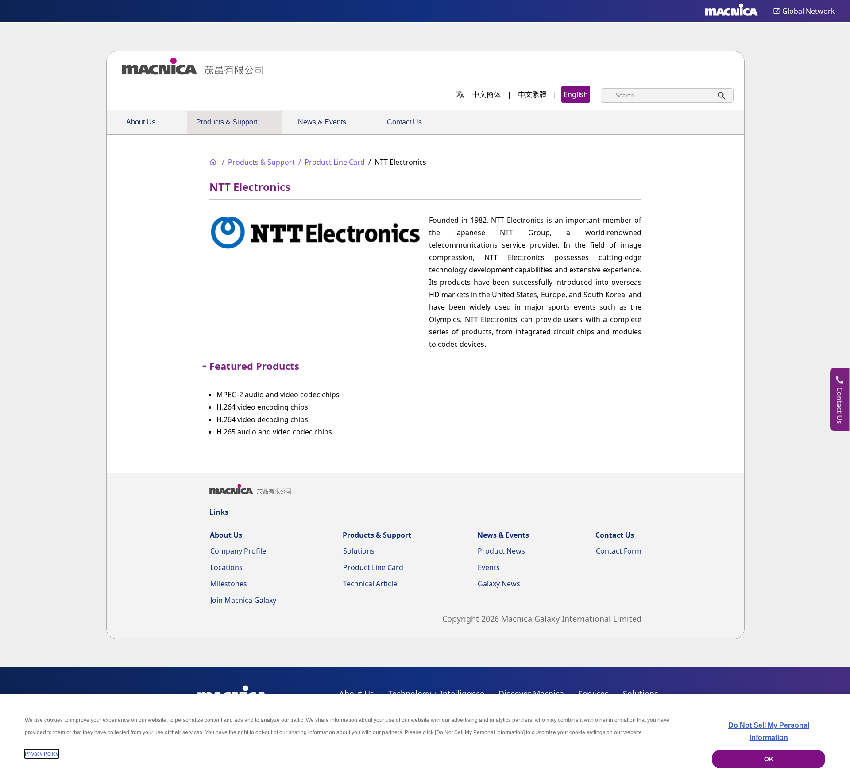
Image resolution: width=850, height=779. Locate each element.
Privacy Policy (41, 754)
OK (768, 759)
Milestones (228, 584)
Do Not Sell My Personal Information (768, 731)
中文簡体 (486, 94)
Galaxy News (499, 584)
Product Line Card (373, 567)
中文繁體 (532, 94)
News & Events (322, 122)
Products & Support (226, 122)
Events (489, 567)
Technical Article (370, 584)
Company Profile (238, 551)
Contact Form (618, 551)
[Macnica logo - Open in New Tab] (731, 11)
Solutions (359, 551)
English (576, 94)
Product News (501, 551)
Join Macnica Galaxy (243, 600)
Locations (226, 567)
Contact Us (404, 122)
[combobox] (667, 95)
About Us (140, 122)
